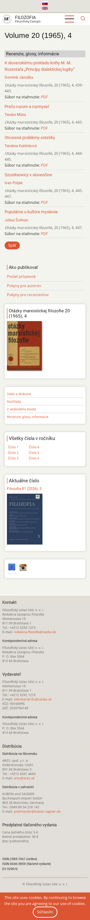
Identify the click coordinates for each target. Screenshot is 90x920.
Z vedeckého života (21, 409)
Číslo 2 (13, 452)
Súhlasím (45, 911)
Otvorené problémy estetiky (30, 137)
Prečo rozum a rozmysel (27, 106)
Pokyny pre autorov (24, 285)
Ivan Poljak (14, 183)
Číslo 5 (34, 452)
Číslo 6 (34, 458)
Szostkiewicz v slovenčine (28, 175)
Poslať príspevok (21, 276)
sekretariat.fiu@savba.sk (32, 699)
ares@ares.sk (24, 778)
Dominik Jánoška (19, 77)
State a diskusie (19, 394)
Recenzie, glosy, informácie (27, 417)
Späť (12, 245)
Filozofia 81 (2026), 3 (24, 488)
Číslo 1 (13, 447)
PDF (44, 96)
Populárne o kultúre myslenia (31, 212)
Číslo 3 (13, 458)
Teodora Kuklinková (21, 146)
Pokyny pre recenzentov (28, 294)
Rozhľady (14, 401)
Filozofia (25, 17)
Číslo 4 (34, 447)
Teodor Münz (15, 114)
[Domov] (7, 19)
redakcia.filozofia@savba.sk (35, 632)
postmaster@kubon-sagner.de (37, 811)
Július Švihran (16, 220)
